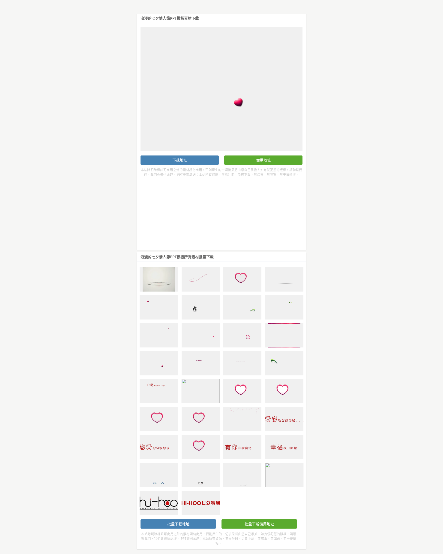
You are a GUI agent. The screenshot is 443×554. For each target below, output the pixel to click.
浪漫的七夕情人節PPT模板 (162, 18)
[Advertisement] (221, 211)
